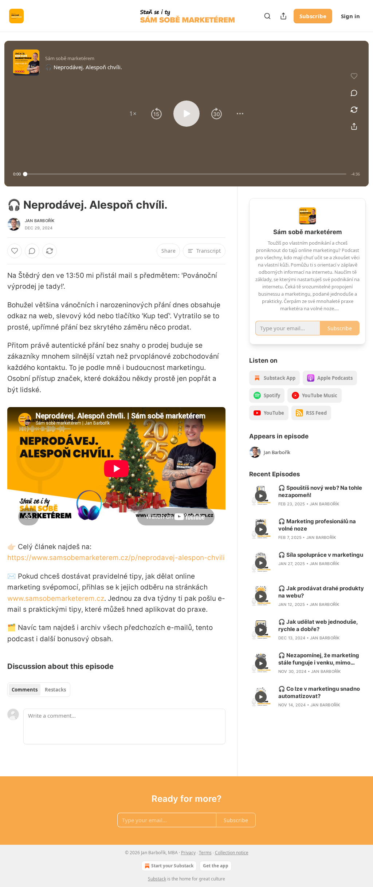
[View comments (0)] (354, 93)
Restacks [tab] (55, 689)
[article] (307, 495)
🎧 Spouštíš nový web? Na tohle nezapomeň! (320, 491)
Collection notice (231, 852)
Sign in (350, 16)
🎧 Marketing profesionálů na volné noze (317, 525)
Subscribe (312, 16)
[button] (133, 113)
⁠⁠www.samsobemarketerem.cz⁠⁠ (55, 598)
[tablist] (38, 689)
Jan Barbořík (39, 220)
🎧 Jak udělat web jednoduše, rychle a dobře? (318, 625)
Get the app (215, 866)
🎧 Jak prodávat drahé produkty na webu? (321, 592)
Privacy (188, 852)
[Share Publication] (283, 16)
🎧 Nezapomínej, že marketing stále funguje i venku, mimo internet (318, 659)
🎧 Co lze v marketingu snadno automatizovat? (319, 692)
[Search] (267, 16)
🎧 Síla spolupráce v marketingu (320, 554)
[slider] (185, 174)
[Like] (14, 251)
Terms (205, 852)
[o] (261, 496)
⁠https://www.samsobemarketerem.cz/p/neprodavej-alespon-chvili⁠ (116, 557)
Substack (157, 879)
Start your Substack (172, 866)
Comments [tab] (25, 689)
